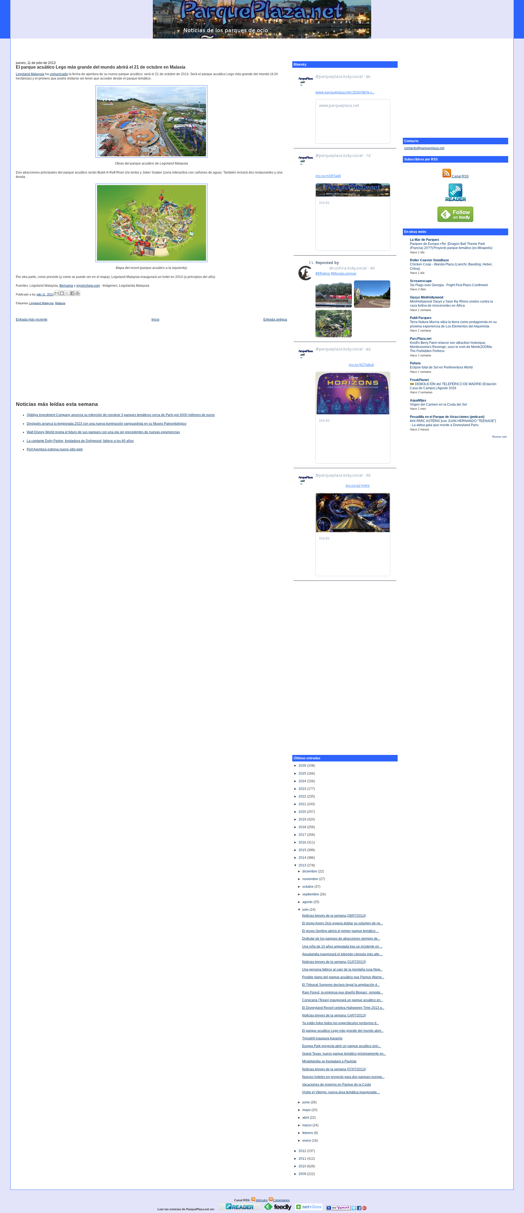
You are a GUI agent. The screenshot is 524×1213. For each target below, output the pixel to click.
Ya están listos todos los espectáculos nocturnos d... (340, 1023)
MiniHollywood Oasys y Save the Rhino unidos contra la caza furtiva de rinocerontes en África (451, 303)
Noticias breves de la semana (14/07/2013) (334, 1015)
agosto (307, 902)
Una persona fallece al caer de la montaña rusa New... (342, 969)
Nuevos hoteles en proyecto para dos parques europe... (343, 1077)
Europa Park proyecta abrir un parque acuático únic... (341, 1046)
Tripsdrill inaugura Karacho (322, 1038)
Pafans (415, 363)
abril (306, 1118)
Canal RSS (460, 176)
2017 (303, 835)
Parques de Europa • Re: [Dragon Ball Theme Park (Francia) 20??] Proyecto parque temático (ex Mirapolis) (451, 246)
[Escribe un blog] (62, 293)
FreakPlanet (419, 380)
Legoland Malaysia (30, 74)
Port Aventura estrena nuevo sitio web (55, 449)
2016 (303, 842)
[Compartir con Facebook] (72, 293)
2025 (303, 773)
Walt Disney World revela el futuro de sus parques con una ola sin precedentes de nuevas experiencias (103, 432)
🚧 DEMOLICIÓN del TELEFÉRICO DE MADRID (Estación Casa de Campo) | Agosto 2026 (453, 386)
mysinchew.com (88, 286)
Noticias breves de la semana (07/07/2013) (334, 1069)
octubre (308, 887)
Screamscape (421, 281)
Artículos (261, 1200)
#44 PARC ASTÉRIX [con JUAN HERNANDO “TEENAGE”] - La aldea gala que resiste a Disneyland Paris (453, 423)
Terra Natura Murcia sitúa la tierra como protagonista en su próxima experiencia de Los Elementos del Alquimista (453, 324)
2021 (303, 804)
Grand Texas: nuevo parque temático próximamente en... (344, 1054)
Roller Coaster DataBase (429, 260)
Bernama (66, 286)
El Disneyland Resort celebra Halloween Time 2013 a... (343, 1008)
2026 (303, 765)
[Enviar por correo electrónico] (56, 293)
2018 (303, 827)
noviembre (310, 879)
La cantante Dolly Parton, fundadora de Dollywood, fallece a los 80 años (80, 441)
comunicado (59, 74)
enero (307, 1140)
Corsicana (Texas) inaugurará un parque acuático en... (342, 1000)
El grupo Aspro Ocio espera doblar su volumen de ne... (342, 923)
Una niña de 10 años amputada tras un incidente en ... (342, 946)
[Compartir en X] (67, 293)
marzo (307, 1125)
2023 (303, 789)
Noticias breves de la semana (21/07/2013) (334, 962)
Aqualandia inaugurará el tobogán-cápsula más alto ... (342, 954)
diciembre (310, 871)
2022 (303, 796)
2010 (303, 1166)
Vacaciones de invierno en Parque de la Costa (336, 1084)
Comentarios (281, 1200)
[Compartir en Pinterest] (77, 293)
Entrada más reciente (31, 319)
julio (305, 910)
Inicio (155, 319)
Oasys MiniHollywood (426, 297)
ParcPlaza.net (420, 339)
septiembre (311, 894)
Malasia (60, 303)
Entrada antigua (275, 319)
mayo (306, 1110)
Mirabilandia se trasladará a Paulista (329, 1061)
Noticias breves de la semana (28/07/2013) (334, 916)
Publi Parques (420, 318)
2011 (303, 1159)
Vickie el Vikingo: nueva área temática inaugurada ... (341, 1092)
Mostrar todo (499, 436)
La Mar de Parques (424, 240)
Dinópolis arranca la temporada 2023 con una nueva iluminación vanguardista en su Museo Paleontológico (106, 424)
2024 (303, 781)
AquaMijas (418, 400)
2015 (303, 850)
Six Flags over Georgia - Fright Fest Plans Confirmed (449, 285)
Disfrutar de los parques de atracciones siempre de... (341, 938)
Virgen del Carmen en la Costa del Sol (438, 404)
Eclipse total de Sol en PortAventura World (441, 367)
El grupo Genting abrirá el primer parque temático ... (340, 931)
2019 (303, 819)
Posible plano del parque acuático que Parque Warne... (343, 977)
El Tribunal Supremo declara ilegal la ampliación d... (341, 985)
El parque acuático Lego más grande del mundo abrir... (342, 1031)
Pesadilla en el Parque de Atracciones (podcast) (447, 417)
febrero (308, 1133)
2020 (303, 812)
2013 (303, 865)
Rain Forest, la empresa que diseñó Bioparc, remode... (342, 992)
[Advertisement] (262, 47)
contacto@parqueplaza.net (424, 148)
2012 (303, 1151)
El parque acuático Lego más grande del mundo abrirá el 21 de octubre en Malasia (100, 67)
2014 (303, 858)
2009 (303, 1174)
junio (306, 1102)
